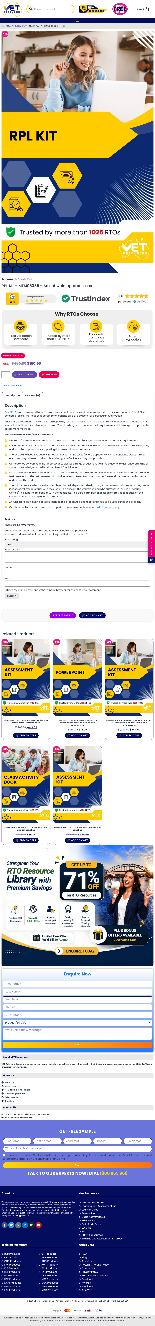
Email (9, 578)
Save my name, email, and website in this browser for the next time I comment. (54, 590)
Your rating (12, 539)
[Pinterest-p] (18, 1225)
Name (9, 567)
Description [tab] (12, 395)
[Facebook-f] (5, 1225)
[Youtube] (39, 1225)
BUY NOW (51, 374)
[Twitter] (11, 1225)
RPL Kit (29, 279)
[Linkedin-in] (25, 1225)
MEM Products (13, 26)
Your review (12, 549)
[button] (77, 20)
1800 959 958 (114, 1173)
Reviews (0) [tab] (32, 395)
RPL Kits (14, 412)
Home (2, 26)
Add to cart (26, 374)
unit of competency (107, 507)
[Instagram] (32, 1225)
